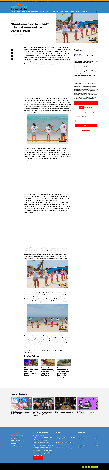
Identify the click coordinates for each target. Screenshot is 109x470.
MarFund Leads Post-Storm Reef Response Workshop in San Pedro (31, 371)
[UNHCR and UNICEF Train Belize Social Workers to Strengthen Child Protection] (43, 403)
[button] (96, 11)
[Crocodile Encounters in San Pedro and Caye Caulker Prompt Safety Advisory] (64, 362)
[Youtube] (97, 1)
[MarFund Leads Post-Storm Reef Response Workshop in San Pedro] (31, 362)
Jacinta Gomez (50, 350)
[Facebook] (89, 1)
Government (76, 60)
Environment (13, 20)
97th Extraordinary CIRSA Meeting (83, 66)
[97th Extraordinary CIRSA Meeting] (65, 403)
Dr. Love (75, 69)
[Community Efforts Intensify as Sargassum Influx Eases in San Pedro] (48, 362)
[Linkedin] (92, 1)
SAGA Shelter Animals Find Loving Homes (84, 75)
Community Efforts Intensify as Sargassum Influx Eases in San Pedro (47, 371)
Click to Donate (38, 458)
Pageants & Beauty (77, 54)
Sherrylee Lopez (28, 352)
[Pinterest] (94, 1)
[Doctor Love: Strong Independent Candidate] (87, 403)
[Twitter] (96, 1)
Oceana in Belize (59, 350)
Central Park (32, 350)
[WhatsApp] (12, 59)
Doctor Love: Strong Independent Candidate (86, 71)
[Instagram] (90, 1)
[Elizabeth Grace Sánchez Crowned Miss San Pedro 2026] (21, 403)
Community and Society (78, 73)
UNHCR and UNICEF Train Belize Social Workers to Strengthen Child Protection (42, 414)
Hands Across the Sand (41, 350)
